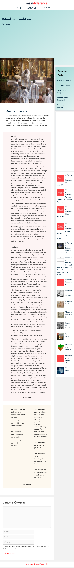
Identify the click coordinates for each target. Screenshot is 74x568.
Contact (46, 8)
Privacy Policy (44, 564)
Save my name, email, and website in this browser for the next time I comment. (27, 548)
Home (18, 8)
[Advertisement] (37, 39)
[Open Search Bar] (57, 8)
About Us (32, 8)
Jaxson (7, 24)
